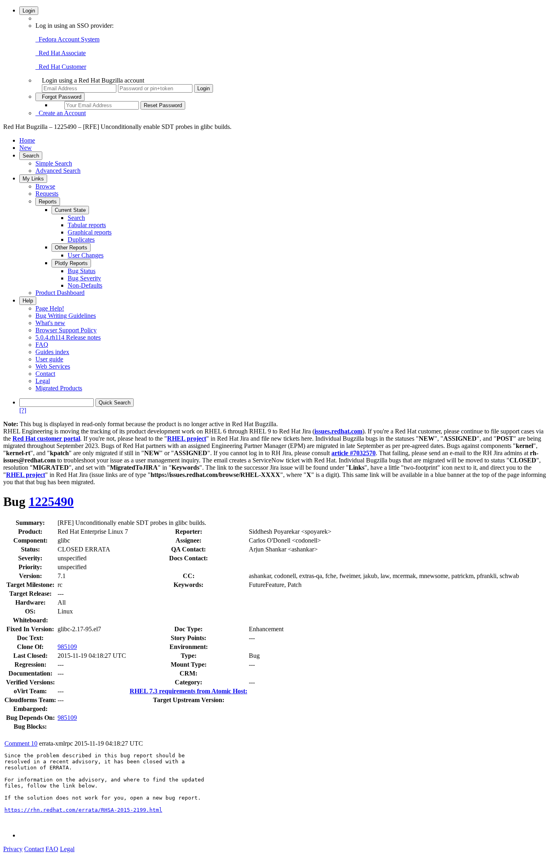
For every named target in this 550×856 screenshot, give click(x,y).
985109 (67, 646)
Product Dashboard (60, 292)
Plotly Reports (71, 263)
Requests (46, 193)
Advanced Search (58, 170)
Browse (45, 186)
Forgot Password (60, 97)
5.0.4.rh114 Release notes (68, 337)
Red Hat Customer (60, 66)
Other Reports (71, 248)
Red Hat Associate (60, 53)
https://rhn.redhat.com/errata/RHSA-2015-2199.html (83, 810)
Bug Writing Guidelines (65, 315)
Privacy (13, 849)
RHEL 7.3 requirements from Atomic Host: (188, 691)
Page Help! (49, 308)
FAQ (41, 344)
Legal (42, 380)
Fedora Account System (67, 39)
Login (29, 11)
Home (27, 140)
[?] (22, 410)
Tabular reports (87, 225)
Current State (70, 210)
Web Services (52, 366)
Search (31, 156)
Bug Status (81, 270)
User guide (49, 359)
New (25, 147)
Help (28, 301)
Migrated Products (58, 388)
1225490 (51, 501)
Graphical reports (90, 232)
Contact (45, 373)
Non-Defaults (85, 285)
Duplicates (81, 239)
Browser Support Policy (66, 330)
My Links (33, 179)
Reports (48, 202)
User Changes (85, 255)
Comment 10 (20, 743)
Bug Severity (84, 278)
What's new (50, 322)
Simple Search (53, 163)
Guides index (52, 351)
